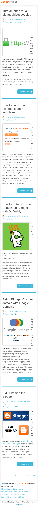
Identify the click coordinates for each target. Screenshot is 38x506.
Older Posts (31, 475)
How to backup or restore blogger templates (14, 109)
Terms (21, 505)
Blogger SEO (9, 22)
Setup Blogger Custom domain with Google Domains (17, 303)
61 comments (20, 219)
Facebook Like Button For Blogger (13, 497)
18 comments (20, 407)
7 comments (20, 120)
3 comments (19, 314)
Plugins (9, 2)
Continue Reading (25, 92)
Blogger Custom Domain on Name (13, 489)
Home (15, 475)
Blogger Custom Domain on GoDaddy (14, 492)
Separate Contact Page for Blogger (13, 494)
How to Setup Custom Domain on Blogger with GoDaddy (17, 208)
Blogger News (9, 314)
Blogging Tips (18, 22)
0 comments (29, 22)
